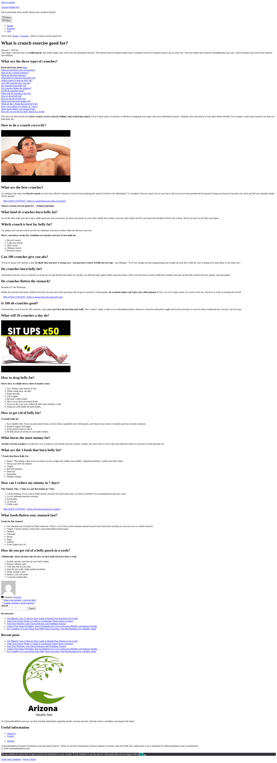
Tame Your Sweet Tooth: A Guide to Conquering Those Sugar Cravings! (40, 621)
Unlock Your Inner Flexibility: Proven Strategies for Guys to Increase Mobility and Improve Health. (52, 626)
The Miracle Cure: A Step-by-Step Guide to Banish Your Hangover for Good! (42, 618)
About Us (11, 733)
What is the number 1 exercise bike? (19, 600)
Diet (9, 31)
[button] (2, 751)
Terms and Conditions (11, 759)
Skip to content (8, 2)
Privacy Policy (29, 759)
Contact (10, 736)
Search (32, 608)
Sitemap (10, 741)
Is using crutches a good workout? (19, 603)
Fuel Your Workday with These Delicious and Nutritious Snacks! (36, 623)
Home (15, 36)
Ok (141, 754)
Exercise (11, 28)
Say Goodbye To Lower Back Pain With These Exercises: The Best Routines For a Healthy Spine (51, 629)
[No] (145, 754)
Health (10, 26)
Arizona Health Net (10, 7)
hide (25, 67)
